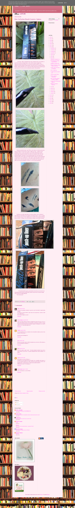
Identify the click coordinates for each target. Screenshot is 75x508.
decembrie (53, 48)
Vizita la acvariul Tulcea (55, 74)
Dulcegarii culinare (19, 432)
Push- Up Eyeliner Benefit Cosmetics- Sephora (55, 79)
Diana (18, 348)
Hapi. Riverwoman (19, 429)
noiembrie (52, 49)
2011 (51, 101)
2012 (51, 99)
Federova (17, 425)
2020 (51, 40)
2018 (51, 43)
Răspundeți (19, 316)
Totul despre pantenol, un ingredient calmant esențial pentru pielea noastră (28, 414)
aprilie (52, 88)
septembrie (53, 52)
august (52, 54)
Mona (18, 308)
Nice (18, 340)
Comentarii (18, 404)
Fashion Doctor (18, 413)
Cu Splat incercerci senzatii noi (55, 72)
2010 (51, 103)
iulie (52, 56)
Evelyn (18, 357)
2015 (51, 95)
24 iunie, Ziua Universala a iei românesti (55, 68)
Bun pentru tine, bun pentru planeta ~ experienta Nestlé (25, 426)
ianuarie (52, 93)
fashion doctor (20, 369)
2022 (51, 37)
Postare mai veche (42, 391)
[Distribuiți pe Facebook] (32, 301)
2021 (51, 38)
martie (52, 89)
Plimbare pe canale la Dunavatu (54, 84)
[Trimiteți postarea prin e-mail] (27, 301)
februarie (52, 91)
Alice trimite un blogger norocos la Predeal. (23, 430)
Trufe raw (17, 433)
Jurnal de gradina (19, 421)
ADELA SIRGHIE (19, 410)
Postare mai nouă (18, 391)
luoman (41, 494)
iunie (52, 57)
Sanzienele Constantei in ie (55, 59)
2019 (51, 42)
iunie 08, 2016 (22, 308)
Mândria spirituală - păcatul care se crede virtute (23, 418)
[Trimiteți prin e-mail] (29, 301)
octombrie (52, 51)
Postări (17, 402)
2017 (51, 45)
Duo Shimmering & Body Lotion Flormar (55, 61)
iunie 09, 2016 (22, 348)
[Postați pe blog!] (30, 301)
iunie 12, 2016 (25, 369)
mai (51, 86)
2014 (51, 96)
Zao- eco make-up (54, 70)
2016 (51, 46)
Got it (65, 2)
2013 (51, 98)
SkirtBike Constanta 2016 (55, 63)
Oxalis (17, 422)
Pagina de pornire (30, 391)
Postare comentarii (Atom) (24, 393)
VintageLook (18, 417)
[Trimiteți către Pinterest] (33, 301)
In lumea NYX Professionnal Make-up (55, 82)
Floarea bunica (20, 320)
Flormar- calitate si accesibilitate (54, 76)
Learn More (60, 2)
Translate (56, 19)
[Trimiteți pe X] (31, 301)
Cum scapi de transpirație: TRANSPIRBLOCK (23, 411)
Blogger (48, 494)
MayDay (18, 330)
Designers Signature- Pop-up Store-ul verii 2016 (55, 65)
